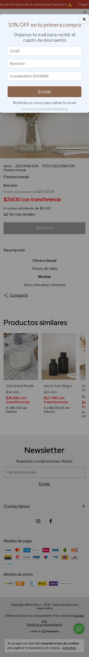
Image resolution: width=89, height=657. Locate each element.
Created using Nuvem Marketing (45, 109)
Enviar (44, 92)
